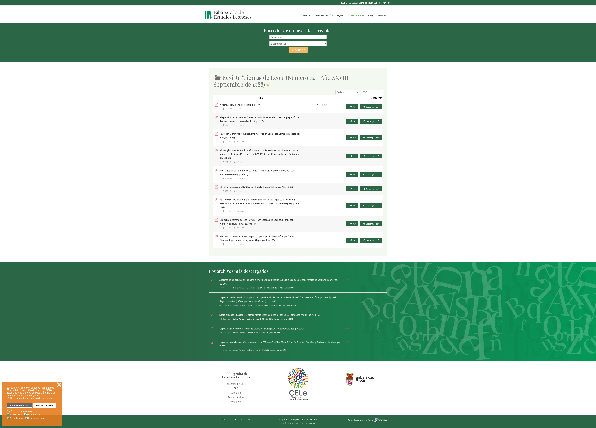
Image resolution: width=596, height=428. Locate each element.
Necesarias (16, 414)
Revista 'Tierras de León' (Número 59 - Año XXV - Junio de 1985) (256, 332)
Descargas (357, 15)
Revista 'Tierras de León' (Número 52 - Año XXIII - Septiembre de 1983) (259, 350)
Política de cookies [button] (17, 398)
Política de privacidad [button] (41, 398)
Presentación (324, 15)
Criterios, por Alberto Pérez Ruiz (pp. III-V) (240, 104)
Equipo (341, 15)
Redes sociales (36, 418)
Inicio (307, 15)
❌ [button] (59, 384)
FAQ (370, 15)
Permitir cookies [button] (44, 405)
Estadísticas (16, 418)
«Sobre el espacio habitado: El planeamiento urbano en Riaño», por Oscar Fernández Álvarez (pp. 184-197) (270, 314)
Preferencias (34, 414)
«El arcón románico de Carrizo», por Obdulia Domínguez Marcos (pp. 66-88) (256, 186)
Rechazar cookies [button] (19, 405)
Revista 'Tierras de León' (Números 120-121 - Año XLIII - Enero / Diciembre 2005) (263, 288)
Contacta (382, 15)
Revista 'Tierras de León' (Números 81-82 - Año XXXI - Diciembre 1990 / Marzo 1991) (264, 305)
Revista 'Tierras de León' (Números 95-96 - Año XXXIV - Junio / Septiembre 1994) (263, 319)
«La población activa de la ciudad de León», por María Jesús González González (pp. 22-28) (262, 328)
